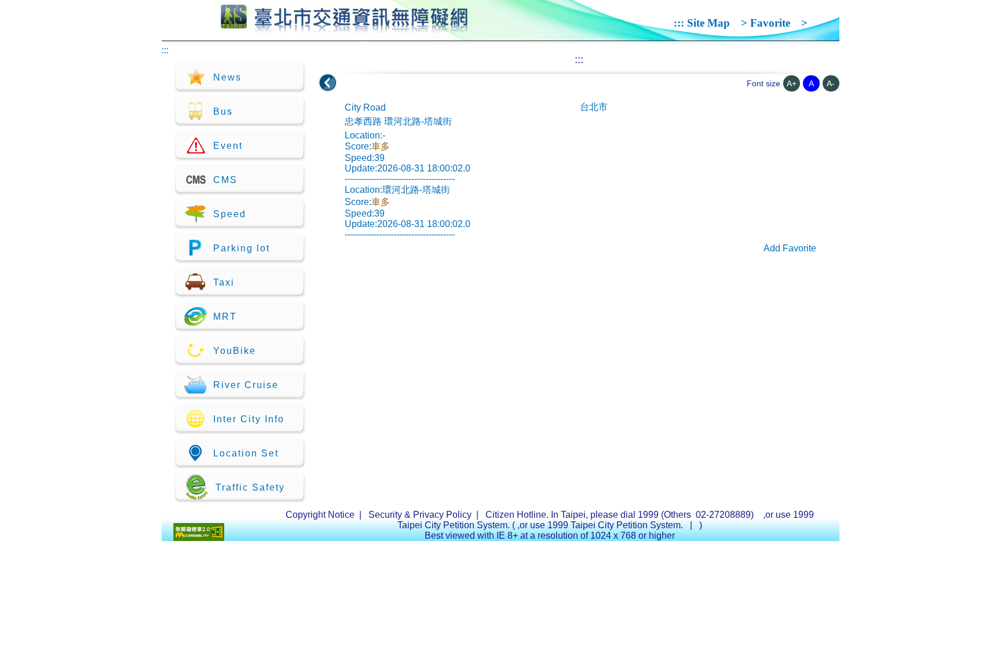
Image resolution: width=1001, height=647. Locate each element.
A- (831, 83)
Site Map (708, 23)
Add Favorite (789, 248)
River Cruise (246, 385)
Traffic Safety (250, 487)
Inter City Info (248, 419)
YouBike (234, 351)
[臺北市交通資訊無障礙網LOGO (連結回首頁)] (344, 27)
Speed (229, 214)
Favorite (770, 23)
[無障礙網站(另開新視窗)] (198, 538)
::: (679, 23)
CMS (225, 180)
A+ (792, 83)
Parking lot (241, 248)
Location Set (246, 453)
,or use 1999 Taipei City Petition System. (601, 525)
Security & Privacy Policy (420, 515)
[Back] (328, 83)
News (227, 77)
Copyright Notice (320, 515)
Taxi (224, 282)
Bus (223, 111)
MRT (225, 316)
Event (228, 146)
